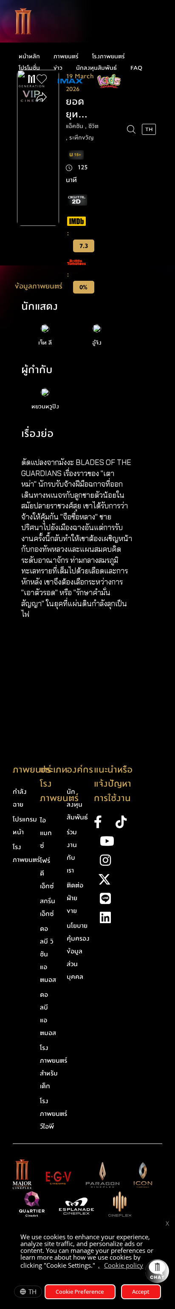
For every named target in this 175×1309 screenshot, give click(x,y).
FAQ (136, 68)
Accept (141, 1291)
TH (32, 1291)
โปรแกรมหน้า (25, 826)
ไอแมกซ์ (46, 833)
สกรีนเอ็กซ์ (47, 907)
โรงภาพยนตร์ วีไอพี (53, 1113)
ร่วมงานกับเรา (72, 851)
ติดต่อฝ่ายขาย (75, 898)
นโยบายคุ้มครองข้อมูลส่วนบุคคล (78, 951)
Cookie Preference (80, 1291)
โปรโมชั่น (29, 68)
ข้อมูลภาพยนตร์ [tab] (38, 286)
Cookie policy (123, 1265)
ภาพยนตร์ (66, 56)
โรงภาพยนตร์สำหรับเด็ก (53, 1067)
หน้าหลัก (29, 56)
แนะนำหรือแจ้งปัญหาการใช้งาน (113, 784)
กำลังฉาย (20, 798)
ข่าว (58, 68)
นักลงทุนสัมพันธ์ (96, 68)
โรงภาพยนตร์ (108, 56)
